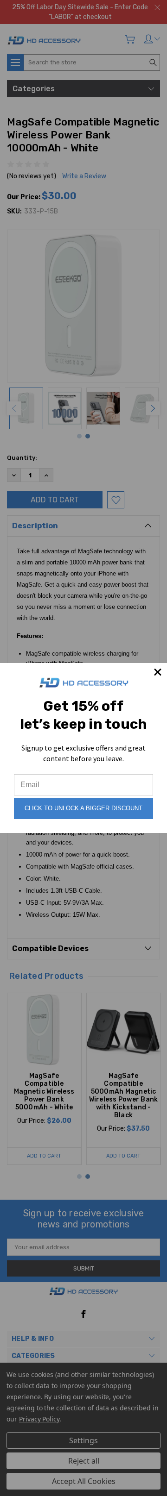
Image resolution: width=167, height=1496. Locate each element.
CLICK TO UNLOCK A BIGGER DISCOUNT (83, 808)
